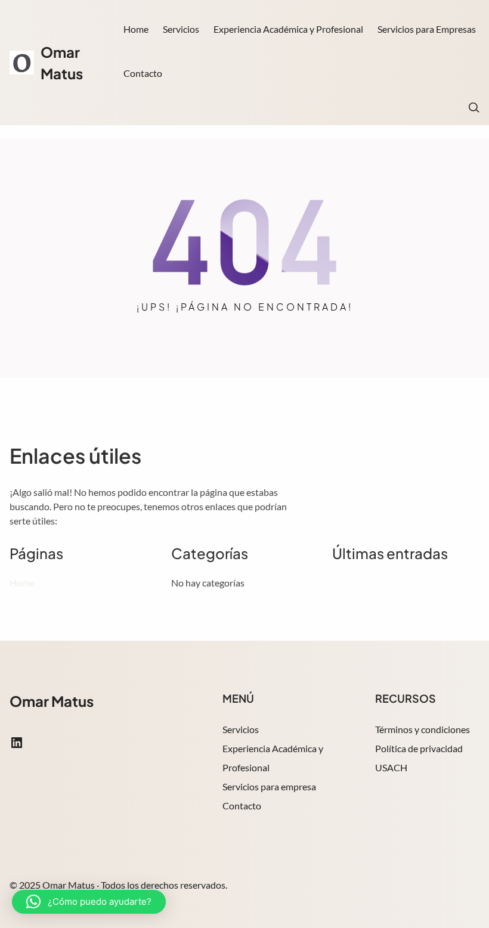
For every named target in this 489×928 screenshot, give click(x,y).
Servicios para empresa (269, 786)
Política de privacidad (419, 748)
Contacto (241, 805)
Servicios (240, 729)
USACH (391, 767)
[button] (89, 902)
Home (135, 29)
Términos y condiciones (422, 729)
